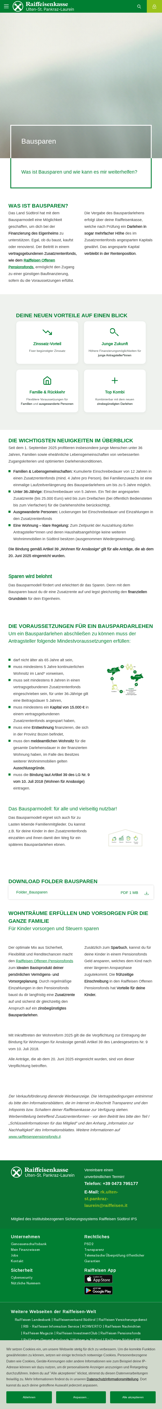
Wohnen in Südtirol (87, 1340)
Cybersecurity (21, 1277)
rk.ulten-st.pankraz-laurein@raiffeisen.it (105, 1198)
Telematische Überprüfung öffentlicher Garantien (114, 1258)
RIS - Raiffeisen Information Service (50, 1326)
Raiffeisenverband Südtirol (74, 1320)
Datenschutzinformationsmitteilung (112, 1379)
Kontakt (17, 1261)
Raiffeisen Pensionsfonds (120, 1333)
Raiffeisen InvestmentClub (76, 1333)
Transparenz (94, 1250)
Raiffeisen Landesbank (33, 1320)
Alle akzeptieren (133, 1397)
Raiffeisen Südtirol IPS (122, 1340)
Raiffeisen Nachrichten (122, 1326)
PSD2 (89, 1244)
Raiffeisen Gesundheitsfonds (45, 1340)
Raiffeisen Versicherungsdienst (122, 1320)
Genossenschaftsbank (28, 1244)
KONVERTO (91, 1326)
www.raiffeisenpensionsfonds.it (34, 1136)
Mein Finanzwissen (25, 1250)
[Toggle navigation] (6, 6)
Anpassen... (81, 1397)
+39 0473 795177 (120, 1183)
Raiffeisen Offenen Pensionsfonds (44, 961)
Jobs (14, 1255)
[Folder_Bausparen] (145, 892)
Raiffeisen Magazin (37, 1333)
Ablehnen (29, 1397)
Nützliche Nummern (25, 1283)
